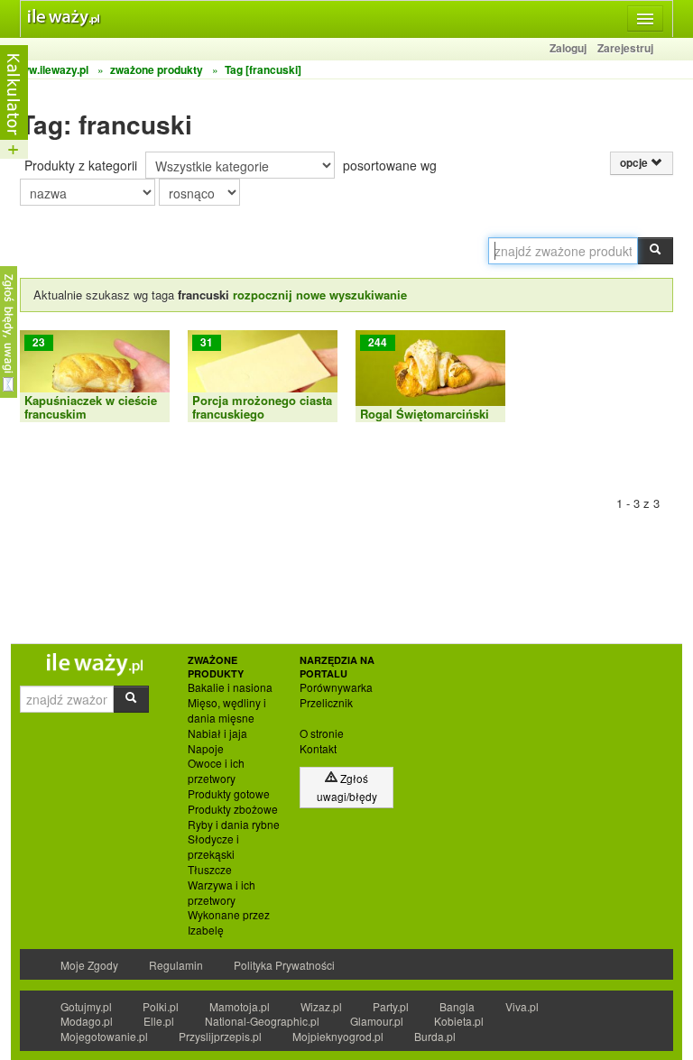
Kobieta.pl (459, 1020)
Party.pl (391, 1006)
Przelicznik (326, 703)
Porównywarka (336, 687)
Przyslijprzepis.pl (220, 1036)
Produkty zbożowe (233, 809)
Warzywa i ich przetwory (221, 893)
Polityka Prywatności (284, 964)
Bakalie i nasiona (230, 687)
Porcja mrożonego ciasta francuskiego (262, 406)
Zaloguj (568, 48)
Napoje (206, 749)
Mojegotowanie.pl (104, 1036)
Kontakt (318, 749)
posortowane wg (390, 165)
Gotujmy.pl (86, 1006)
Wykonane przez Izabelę (229, 922)
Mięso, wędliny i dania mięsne (227, 710)
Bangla (457, 1006)
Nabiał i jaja (217, 733)
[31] (262, 374)
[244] (430, 374)
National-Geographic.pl (262, 1020)
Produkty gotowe (229, 794)
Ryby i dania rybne (234, 824)
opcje (635, 163)
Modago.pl (86, 1020)
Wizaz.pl (321, 1006)
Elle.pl (158, 1020)
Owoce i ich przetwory (216, 771)
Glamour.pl (376, 1020)
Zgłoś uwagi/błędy (347, 787)
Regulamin (176, 964)
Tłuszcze (210, 869)
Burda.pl (435, 1036)
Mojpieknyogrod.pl (337, 1036)
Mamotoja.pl (239, 1006)
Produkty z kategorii (80, 165)
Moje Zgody (89, 964)
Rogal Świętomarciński (424, 413)
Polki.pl (161, 1006)
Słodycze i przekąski (213, 847)
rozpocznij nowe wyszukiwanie (320, 294)
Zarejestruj (625, 48)
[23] (95, 374)
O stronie (322, 733)
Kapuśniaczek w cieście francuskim (90, 406)
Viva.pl (522, 1006)
